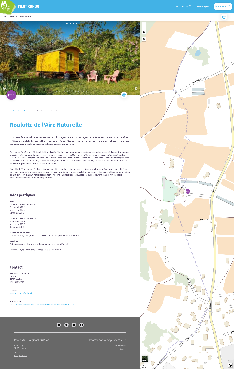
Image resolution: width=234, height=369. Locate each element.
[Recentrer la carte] (144, 39)
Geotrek (123, 349)
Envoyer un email (20, 355)
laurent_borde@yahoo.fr (21, 293)
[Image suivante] (136, 58)
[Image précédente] (4, 58)
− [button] (144, 27)
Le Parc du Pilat (182, 6)
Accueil (16, 111)
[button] (144, 32)
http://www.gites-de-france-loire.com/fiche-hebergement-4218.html (42, 304)
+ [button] (144, 23)
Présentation (10, 16)
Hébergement (27, 111)
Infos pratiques (26, 16)
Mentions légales (202, 6)
